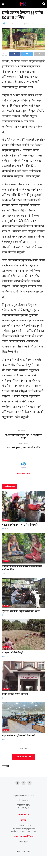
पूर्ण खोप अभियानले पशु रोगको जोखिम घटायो (21, 611)
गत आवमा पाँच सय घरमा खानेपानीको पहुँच (20, 525)
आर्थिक (6, 606)
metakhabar (14, 23)
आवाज (6, 520)
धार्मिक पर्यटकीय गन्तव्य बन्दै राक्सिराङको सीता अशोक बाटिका (22, 568)
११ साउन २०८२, (28, 23)
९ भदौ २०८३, (6, 529)
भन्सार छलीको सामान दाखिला (15, 694)
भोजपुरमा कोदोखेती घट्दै (12, 653)
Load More (23, 748)
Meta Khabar (26, 851)
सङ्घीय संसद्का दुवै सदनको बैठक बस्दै (18, 736)
